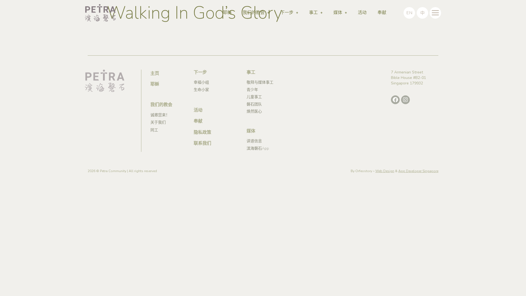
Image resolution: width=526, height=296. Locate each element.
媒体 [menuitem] (337, 13)
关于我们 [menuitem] (158, 122)
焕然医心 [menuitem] (254, 111)
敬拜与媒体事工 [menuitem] (260, 82)
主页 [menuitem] (154, 73)
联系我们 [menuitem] (202, 143)
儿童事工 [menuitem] (254, 96)
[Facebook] (395, 99)
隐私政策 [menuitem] (202, 132)
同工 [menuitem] (154, 130)
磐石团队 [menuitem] (254, 104)
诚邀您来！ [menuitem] (160, 115)
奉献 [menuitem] (382, 13)
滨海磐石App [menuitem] (258, 148)
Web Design (384, 171)
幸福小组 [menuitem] (201, 82)
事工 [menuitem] (313, 13)
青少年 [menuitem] (252, 89)
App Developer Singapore (418, 171)
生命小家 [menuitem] (201, 89)
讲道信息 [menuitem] (254, 141)
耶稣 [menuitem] (227, 13)
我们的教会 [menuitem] (254, 13)
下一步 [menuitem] (286, 13)
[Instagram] (405, 99)
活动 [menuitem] (362, 13)
